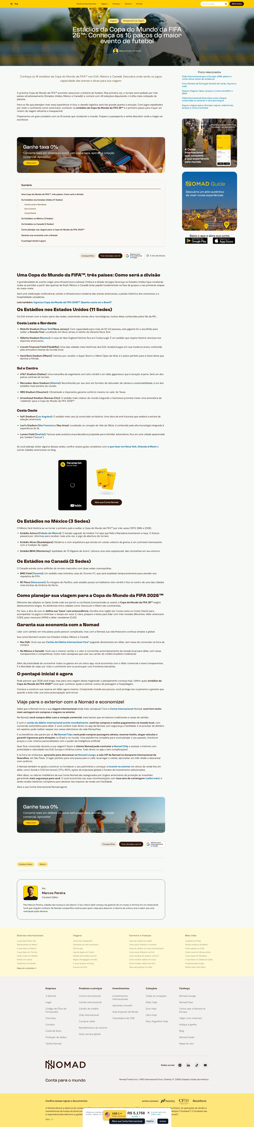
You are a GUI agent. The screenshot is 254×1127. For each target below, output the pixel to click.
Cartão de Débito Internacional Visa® (67, 642)
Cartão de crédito (89, 1008)
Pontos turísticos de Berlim (196, 944)
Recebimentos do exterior (93, 1027)
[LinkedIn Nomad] (188, 1065)
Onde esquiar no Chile (194, 948)
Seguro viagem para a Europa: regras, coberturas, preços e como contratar (208, 106)
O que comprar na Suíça (83, 963)
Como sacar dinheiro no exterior (143, 944)
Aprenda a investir (122, 1005)
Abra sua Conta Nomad (106, 502)
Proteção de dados (56, 1037)
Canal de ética (53, 1030)
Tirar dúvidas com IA (110, 255)
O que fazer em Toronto (27, 952)
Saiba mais (156, 1114)
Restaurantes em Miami (27, 944)
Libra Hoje (151, 1015)
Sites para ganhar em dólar (140, 967)
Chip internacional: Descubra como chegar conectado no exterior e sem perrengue (204, 99)
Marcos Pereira (53, 893)
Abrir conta (237, 4)
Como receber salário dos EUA (142, 963)
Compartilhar (87, 255)
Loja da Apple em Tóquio (83, 952)
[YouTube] (205, 1065)
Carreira (128, 4)
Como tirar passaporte (82, 941)
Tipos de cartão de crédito (140, 941)
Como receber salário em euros (142, 959)
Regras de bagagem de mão (85, 959)
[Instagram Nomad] (180, 1065)
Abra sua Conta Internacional (127, 1121)
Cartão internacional (90, 1002)
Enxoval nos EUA (80, 967)
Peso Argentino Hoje (157, 1021)
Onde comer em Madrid (27, 956)
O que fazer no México (26, 948)
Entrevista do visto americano (85, 944)
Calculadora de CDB (123, 1018)
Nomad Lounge (187, 996)
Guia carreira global (90, 1034)
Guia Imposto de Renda (125, 1011)
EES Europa (78, 948)
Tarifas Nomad (53, 1043)
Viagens (104, 4)
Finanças (116, 4)
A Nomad (51, 996)
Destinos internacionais (86, 4)
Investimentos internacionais (120, 997)
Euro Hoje (151, 1008)
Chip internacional (89, 1015)
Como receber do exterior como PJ (144, 956)
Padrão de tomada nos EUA (85, 956)
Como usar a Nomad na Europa (192, 1010)
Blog (181, 1030)
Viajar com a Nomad (190, 1018)
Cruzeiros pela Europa (194, 963)
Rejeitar (150, 1121)
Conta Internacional (121, 708)
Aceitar (163, 1121)
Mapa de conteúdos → (26, 968)
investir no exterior (119, 766)
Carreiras (51, 1018)
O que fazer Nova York (26, 941)
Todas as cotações (156, 996)
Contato (50, 1024)
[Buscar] (226, 4)
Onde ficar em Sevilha (26, 963)
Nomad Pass (186, 1002)
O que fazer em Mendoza (196, 956)
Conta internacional (90, 996)
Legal (48, 1002)
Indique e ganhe (187, 1024)
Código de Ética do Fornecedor (56, 1010)
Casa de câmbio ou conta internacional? (146, 948)
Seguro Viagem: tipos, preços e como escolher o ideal (207, 92)
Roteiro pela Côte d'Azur (195, 967)
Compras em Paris (193, 941)
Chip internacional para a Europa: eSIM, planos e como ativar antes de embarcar (207, 77)
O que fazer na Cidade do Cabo (199, 959)
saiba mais (152, 778)
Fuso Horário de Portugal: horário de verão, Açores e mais (209, 84)
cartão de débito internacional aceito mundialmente (57, 722)
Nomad (139, 4)
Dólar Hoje (151, 1002)
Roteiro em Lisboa (24, 959)
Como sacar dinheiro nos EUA (141, 952)
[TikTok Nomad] (197, 1065)
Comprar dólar (87, 1021)
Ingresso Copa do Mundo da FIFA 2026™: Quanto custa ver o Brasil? (73, 302)
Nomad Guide (186, 1037)
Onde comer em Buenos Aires (198, 952)
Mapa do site (186, 1043)
